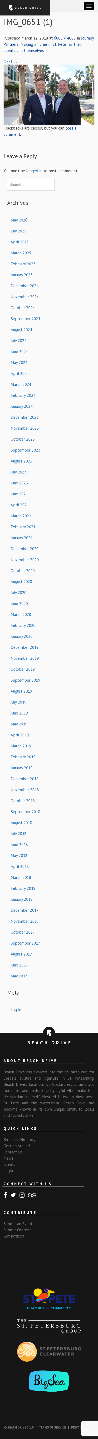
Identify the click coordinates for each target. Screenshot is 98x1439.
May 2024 (19, 362)
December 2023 (25, 417)
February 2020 (23, 625)
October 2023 (23, 439)
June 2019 (19, 713)
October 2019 (23, 669)
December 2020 (25, 548)
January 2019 (22, 767)
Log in (16, 1009)
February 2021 (23, 526)
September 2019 (25, 680)
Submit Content (17, 1230)
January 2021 (22, 537)
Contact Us (13, 1152)
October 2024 (23, 307)
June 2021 (19, 494)
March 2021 (21, 515)
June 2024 (19, 351)
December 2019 (25, 647)
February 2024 (23, 395)
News (8, 1158)
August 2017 (21, 954)
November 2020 (25, 559)
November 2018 (25, 789)
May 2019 (19, 724)
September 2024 (25, 318)
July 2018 (18, 833)
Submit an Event (18, 1223)
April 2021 (20, 505)
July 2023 (18, 472)
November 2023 (25, 428)
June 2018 (19, 844)
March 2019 (21, 746)
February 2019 (23, 757)
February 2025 (23, 264)
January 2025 (22, 274)
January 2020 (22, 636)
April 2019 (20, 735)
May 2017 (19, 976)
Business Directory (19, 1139)
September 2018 (25, 811)
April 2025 (20, 242)
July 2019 (18, 702)
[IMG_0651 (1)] (49, 94)
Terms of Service (52, 1427)
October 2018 (23, 800)
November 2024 (25, 296)
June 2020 (19, 603)
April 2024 (20, 373)
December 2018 (25, 778)
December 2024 (25, 285)
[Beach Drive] (25, 7)
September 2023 (25, 450)
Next (11, 61)
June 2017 (19, 965)
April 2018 (20, 866)
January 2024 (22, 406)
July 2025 (18, 231)
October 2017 (23, 932)
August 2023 (21, 461)
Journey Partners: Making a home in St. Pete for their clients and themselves (49, 44)
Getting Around (17, 1145)
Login (8, 1170)
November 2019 (25, 658)
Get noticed (14, 1236)
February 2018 (23, 888)
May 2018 (19, 855)
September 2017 (25, 943)
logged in (34, 170)
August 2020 (21, 581)
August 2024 (21, 329)
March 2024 (21, 384)
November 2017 (25, 921)
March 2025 (21, 253)
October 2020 (23, 570)
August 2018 (21, 822)
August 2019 (21, 691)
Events (9, 1164)
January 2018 (22, 899)
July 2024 (18, 340)
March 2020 (21, 614)
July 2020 (18, 592)
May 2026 (19, 220)
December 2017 (25, 910)
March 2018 (21, 877)
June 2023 (19, 483)
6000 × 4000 (65, 38)
